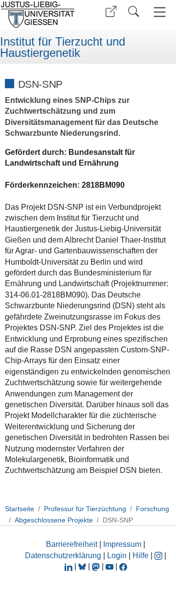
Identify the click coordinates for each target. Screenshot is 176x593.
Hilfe (140, 555)
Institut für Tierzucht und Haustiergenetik (62, 47)
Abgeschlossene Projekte (54, 520)
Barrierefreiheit (71, 544)
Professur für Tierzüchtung (85, 509)
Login (118, 555)
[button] (111, 11)
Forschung (152, 509)
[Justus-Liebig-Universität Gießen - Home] (40, 14)
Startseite (19, 509)
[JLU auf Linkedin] (69, 566)
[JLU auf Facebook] (123, 566)
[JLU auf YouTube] (109, 566)
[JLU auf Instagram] (159, 555)
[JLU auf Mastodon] (97, 566)
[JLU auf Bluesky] (83, 566)
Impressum (122, 544)
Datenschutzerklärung (63, 555)
